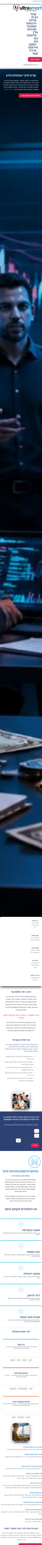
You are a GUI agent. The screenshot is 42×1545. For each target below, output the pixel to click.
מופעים (31, 26)
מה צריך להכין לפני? (36, 1483)
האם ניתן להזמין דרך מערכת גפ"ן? (31, 1466)
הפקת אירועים (33, 46)
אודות (32, 20)
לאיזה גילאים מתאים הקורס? (33, 1454)
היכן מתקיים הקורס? (36, 1493)
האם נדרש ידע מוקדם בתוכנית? (32, 1447)
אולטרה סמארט (37, 1)
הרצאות (31, 23)
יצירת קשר (33, 52)
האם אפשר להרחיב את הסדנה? (32, 1502)
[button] (35, 12)
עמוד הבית (34, 15)
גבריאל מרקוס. (9, 89)
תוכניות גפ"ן (32, 31)
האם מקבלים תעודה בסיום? (33, 1509)
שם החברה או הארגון (30, 1140)
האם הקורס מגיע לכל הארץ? (33, 1519)
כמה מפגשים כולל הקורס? (34, 1473)
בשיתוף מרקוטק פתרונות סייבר (20, 1171)
